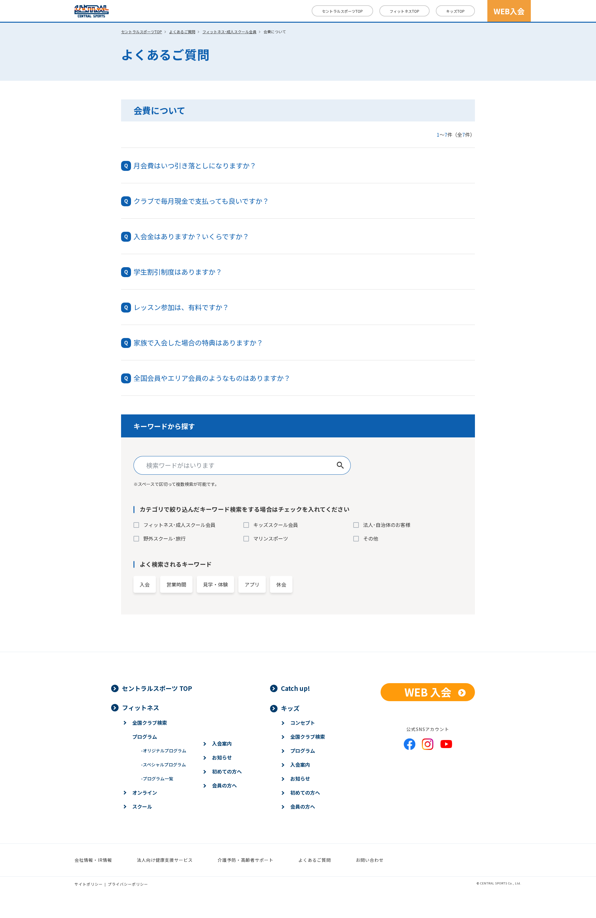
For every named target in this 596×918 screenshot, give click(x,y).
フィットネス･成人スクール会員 (229, 31)
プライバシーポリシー (128, 884)
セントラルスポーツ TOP (157, 688)
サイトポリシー (88, 884)
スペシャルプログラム (163, 764)
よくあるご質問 (182, 31)
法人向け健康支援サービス (165, 860)
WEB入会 (509, 11)
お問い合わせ (370, 860)
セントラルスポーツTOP (342, 11)
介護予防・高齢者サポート (245, 860)
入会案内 (222, 743)
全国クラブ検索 (149, 722)
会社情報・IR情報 (93, 860)
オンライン (144, 792)
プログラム (144, 736)
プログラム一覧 (157, 778)
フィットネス (404, 11)
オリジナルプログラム (163, 750)
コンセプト (302, 722)
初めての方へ (227, 771)
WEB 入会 (427, 692)
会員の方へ (224, 785)
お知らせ (222, 757)
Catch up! (295, 688)
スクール (142, 806)
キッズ (455, 11)
